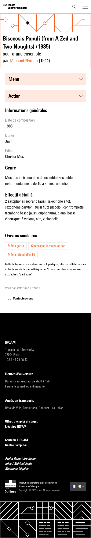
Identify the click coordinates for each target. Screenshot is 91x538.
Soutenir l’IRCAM (16, 440)
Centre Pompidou (16, 445)
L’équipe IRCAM (15, 426)
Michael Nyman (24, 60)
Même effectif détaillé (21, 255)
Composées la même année (48, 246)
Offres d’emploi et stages (21, 421)
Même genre (16, 246)
